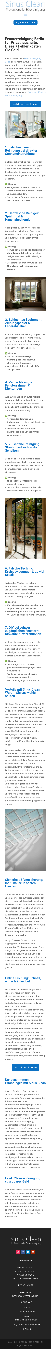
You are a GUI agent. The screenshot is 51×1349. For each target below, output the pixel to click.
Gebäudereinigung (25, 1271)
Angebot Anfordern (25, 22)
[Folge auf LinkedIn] (28, 1252)
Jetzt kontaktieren (25, 1067)
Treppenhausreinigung (25, 1278)
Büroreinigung (25, 1267)
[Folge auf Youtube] (33, 1252)
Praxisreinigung (25, 1274)
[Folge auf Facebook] (23, 1252)
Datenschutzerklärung (25, 1296)
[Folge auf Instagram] (18, 1252)
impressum (25, 1292)
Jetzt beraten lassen (25, 104)
